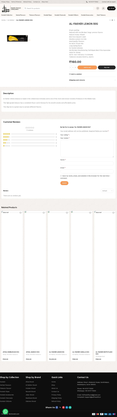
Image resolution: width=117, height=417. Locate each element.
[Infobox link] (92, 2)
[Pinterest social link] (63, 407)
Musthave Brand (31, 398)
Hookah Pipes (4, 391)
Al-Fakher (11, 20)
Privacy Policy (56, 395)
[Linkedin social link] (66, 407)
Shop (53, 385)
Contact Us (55, 391)
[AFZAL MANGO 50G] (35, 280)
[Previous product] (110, 20)
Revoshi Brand (30, 391)
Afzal (4, 354)
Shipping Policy (57, 398)
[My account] (103, 8)
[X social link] (60, 407)
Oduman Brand (31, 401)
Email (62, 168)
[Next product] (114, 20)
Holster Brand (30, 388)
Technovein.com (14, 414)
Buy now (106, 67)
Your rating (64, 135)
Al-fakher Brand (31, 385)
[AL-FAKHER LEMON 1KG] (58, 280)
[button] (5, 411)
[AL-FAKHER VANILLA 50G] (81, 280)
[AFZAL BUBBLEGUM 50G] (12, 280)
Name (63, 160)
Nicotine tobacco (12, 354)
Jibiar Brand (30, 395)
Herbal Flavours (5, 385)
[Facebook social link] (56, 407)
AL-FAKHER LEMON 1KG (56, 352)
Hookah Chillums (5, 401)
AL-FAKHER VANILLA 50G (80, 352)
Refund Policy (56, 401)
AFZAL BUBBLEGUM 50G (11, 352)
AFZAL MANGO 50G (32, 352)
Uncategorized (100, 356)
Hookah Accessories (7, 395)
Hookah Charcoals (6, 398)
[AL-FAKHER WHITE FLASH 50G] (105, 280)
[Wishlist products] (98, 8)
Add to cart (87, 67)
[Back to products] (112, 20)
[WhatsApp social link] (70, 407)
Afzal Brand (30, 382)
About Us (55, 388)
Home (3, 20)
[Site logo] (11, 8)
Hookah (2, 382)
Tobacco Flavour (5, 388)
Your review (65, 138)
